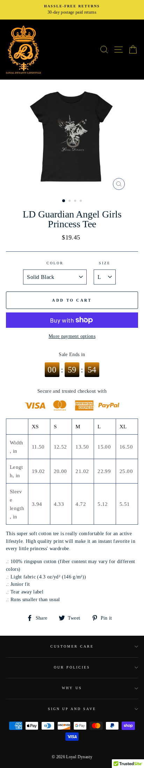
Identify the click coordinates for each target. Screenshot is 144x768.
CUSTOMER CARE (72, 646)
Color (55, 263)
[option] (72, 9)
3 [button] (76, 201)
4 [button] (81, 201)
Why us (72, 688)
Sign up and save (72, 709)
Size (104, 263)
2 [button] (70, 201)
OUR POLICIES (72, 667)
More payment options (72, 336)
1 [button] (64, 201)
